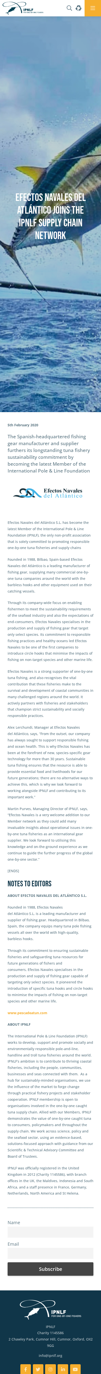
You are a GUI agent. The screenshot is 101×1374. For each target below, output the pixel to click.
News (24, 414)
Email (13, 1244)
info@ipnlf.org (50, 1355)
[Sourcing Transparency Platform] (78, 8)
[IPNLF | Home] (22, 8)
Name (14, 1222)
